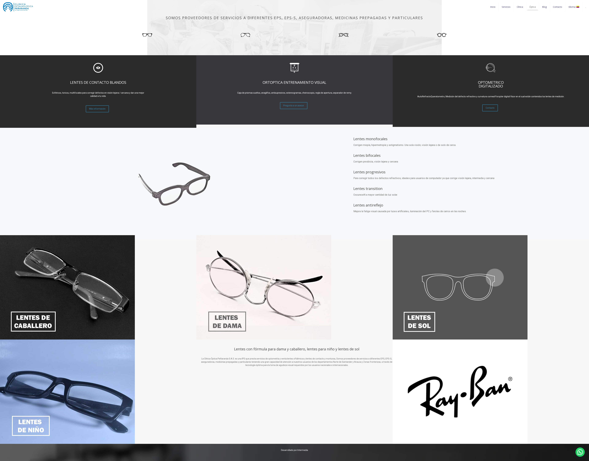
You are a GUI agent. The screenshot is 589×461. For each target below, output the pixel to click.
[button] (580, 452)
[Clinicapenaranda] (18, 7)
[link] (67, 287)
